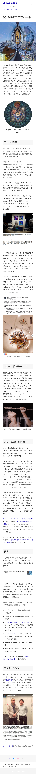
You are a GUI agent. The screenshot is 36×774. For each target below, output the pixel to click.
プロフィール (6, 766)
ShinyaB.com (10, 2)
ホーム (4, 764)
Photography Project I (13, 764)
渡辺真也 (9, 680)
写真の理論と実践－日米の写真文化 (17, 622)
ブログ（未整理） (25, 764)
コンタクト (13, 766)
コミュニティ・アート (11, 634)
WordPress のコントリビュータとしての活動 (18, 519)
